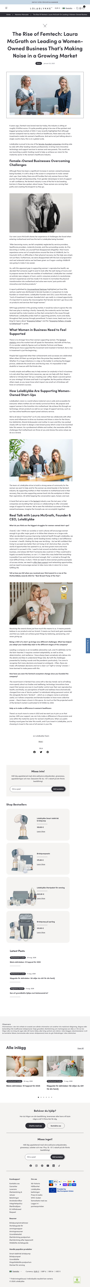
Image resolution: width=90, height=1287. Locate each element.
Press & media (36, 1195)
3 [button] (44, 1097)
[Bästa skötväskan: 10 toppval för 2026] (24, 1066)
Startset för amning (17, 1265)
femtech (36, 501)
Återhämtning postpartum (19, 1237)
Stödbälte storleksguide (18, 1243)
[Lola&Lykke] (41, 8)
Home (8, 14)
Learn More (41, 831)
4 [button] (46, 1097)
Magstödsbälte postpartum (20, 1262)
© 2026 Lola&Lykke (16, 1281)
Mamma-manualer (22, 14)
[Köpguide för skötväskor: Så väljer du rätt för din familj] (65, 1066)
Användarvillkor (15, 1200)
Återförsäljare (14, 1206)
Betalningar (14, 1198)
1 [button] (38, 1097)
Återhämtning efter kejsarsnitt (21, 1240)
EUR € (36, 1271)
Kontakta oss (56, 1125)
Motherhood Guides (18, 957)
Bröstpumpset (15, 1256)
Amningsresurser (16, 1231)
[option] (25, 1074)
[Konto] (80, 8)
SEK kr (50, 1271)
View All (80, 1048)
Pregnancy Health (17, 988)
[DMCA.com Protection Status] (77, 1279)
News (39, 63)
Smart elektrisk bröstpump (20, 1253)
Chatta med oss (35, 1125)
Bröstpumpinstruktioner (18, 1223)
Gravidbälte (14, 1259)
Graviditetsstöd (15, 1234)
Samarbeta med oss (39, 1200)
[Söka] (77, 8)
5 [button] (49, 1097)
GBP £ (43, 1271)
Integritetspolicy (15, 1203)
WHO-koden (36, 1198)
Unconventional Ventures (37, 289)
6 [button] (51, 1097)
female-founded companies (50, 144)
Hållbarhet (35, 1186)
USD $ (58, 1271)
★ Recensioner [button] (88, 645)
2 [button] (41, 1097)
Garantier (13, 1186)
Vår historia (35, 1183)
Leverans (13, 1189)
